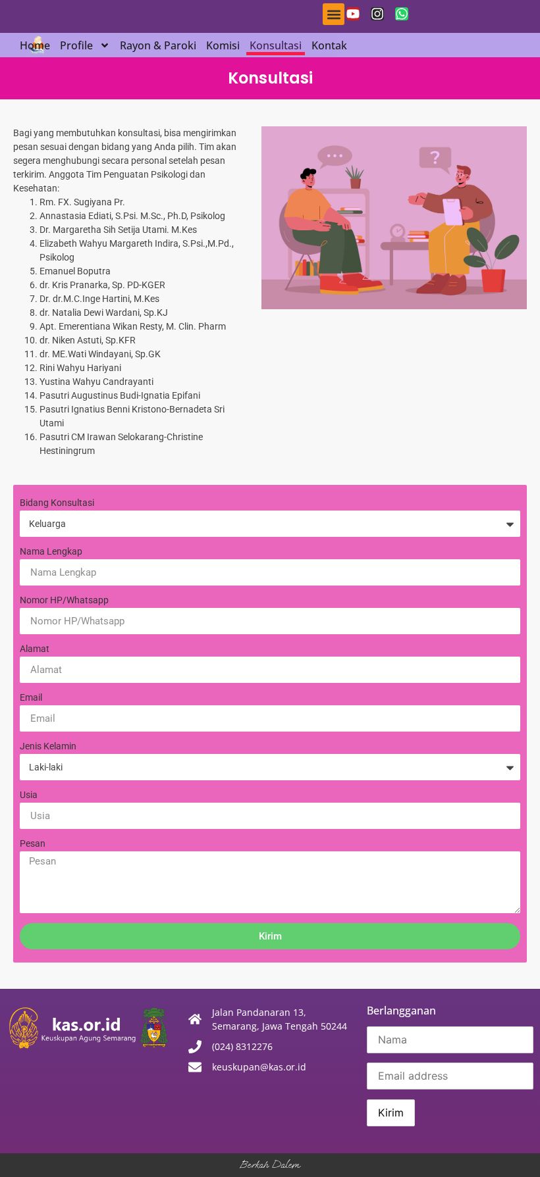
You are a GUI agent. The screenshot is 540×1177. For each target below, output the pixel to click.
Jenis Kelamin (48, 746)
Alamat (34, 649)
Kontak (329, 45)
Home (35, 45)
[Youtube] (353, 13)
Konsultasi (276, 45)
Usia (29, 795)
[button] (333, 14)
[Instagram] (377, 13)
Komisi (223, 45)
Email (31, 698)
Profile (76, 45)
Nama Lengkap (51, 552)
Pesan (32, 844)
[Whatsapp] (401, 13)
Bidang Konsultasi (57, 503)
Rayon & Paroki (158, 45)
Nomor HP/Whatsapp (64, 600)
